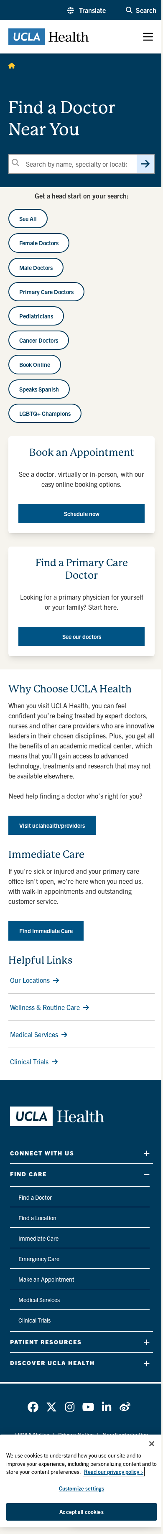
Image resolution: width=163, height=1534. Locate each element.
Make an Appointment (46, 1279)
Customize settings (81, 1488)
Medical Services (34, 1034)
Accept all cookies (81, 1511)
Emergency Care (38, 1258)
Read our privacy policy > (113, 1471)
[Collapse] (147, 1174)
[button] (86, 10)
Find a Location (37, 1217)
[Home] (11, 65)
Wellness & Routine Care (45, 1007)
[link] (33, 1407)
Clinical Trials (29, 1061)
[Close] (152, 1444)
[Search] (145, 164)
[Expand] (147, 1153)
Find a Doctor (35, 1197)
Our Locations (30, 980)
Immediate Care (38, 1238)
